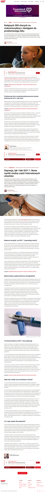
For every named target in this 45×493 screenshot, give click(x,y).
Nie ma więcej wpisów (22, 473)
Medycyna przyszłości (22, 485)
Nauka (20, 487)
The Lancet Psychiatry (23, 219)
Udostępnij (7, 159)
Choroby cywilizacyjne (22, 484)
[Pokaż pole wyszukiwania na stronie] (40, 1)
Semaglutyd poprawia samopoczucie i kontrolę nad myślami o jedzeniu (22, 271)
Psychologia (30, 484)
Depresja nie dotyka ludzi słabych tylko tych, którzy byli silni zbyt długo (22, 375)
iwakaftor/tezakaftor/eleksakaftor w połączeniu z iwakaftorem (16, 78)
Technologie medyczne (32, 487)
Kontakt (38, 484)
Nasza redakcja (39, 482)
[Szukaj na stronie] (43, 1)
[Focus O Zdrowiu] (3, 1)
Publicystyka (37, 1)
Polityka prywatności (40, 485)
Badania (20, 482)
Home (6, 22)
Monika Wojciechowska (10, 190)
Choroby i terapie (16, 1)
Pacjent (29, 482)
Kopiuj (38, 159)
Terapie (29, 485)
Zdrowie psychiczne (24, 1)
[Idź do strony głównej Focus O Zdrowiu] (9, 481)
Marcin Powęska (13, 146)
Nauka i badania (30, 1)
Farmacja (10, 22)
